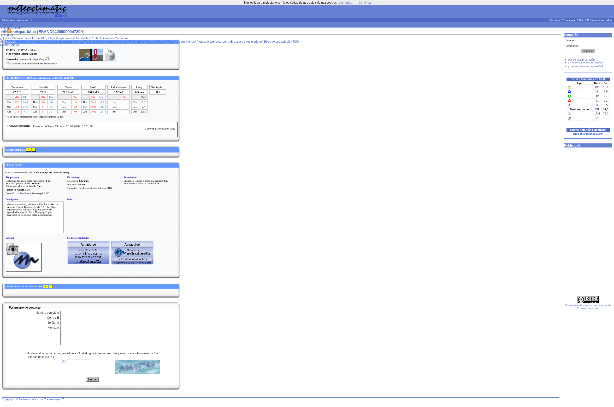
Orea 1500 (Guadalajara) (588, 133)
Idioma (8, 35)
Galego (14, 45)
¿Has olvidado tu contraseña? (585, 62)
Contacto (96, 38)
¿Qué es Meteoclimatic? (15, 38)
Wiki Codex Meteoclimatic (17, 41)
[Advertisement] (522, 12)
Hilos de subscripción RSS (281, 41)
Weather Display (116, 41)
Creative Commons (115, 38)
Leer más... (346, 2)
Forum (36, 38)
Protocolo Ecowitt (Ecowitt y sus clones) (170, 41)
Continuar (365, 2)
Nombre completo (47, 312)
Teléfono (53, 322)
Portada (9, 25)
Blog (44, 38)
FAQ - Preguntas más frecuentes (69, 38)
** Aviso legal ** (54, 399)
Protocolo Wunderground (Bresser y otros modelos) (229, 41)
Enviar (92, 379)
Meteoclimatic (13, 28)
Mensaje (53, 327)
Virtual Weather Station (90, 41)
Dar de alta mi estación (581, 59)
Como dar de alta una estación (54, 41)
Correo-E (53, 317)
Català (4, 45)
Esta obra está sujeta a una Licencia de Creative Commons (588, 307)
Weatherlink (136, 41)
